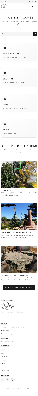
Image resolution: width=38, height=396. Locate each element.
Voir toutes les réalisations (20, 287)
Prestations (4, 360)
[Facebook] (3, 380)
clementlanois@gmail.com (10, 334)
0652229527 (6, 330)
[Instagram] (8, 380)
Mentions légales (5, 367)
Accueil (3, 349)
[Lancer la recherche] (35, 34)
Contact (3, 363)
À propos (3, 353)
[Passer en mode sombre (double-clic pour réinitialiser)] (32, 6)
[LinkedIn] (13, 380)
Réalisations (4, 356)
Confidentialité (5, 370)
